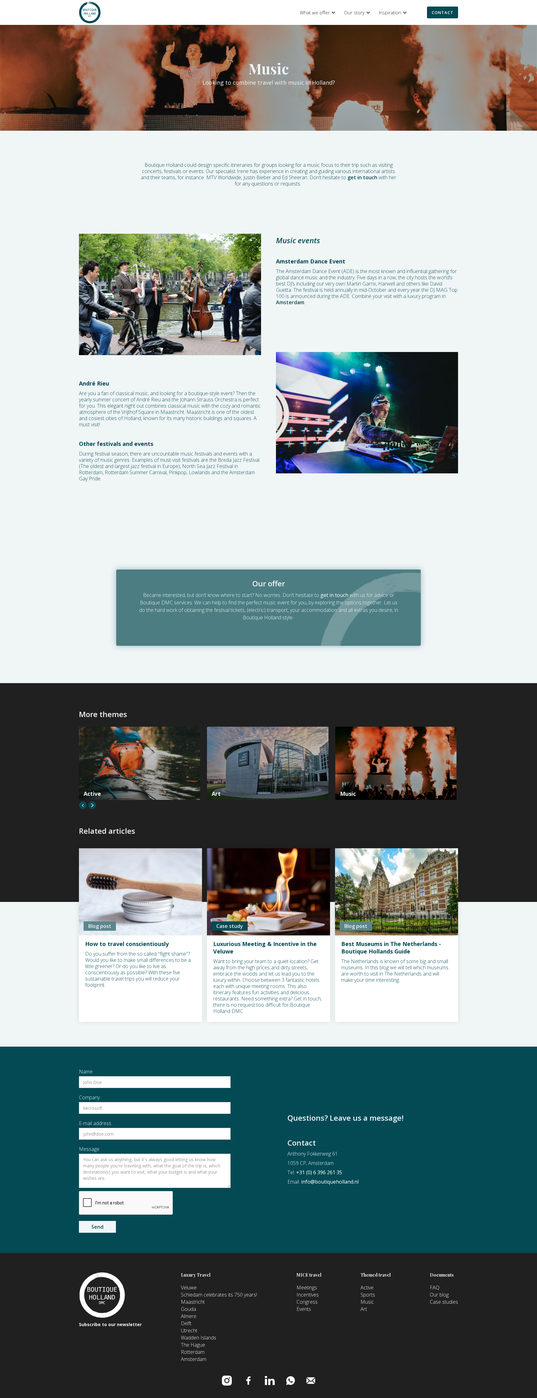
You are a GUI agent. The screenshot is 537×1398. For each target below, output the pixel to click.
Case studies (444, 1302)
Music (367, 1302)
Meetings (306, 1287)
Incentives (307, 1295)
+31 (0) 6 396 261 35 (319, 1172)
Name (86, 1071)
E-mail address (95, 1123)
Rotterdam (192, 1352)
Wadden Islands (198, 1338)
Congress (307, 1302)
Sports (367, 1295)
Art (363, 1309)
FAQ (434, 1287)
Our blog (439, 1295)
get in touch (362, 177)
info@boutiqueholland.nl (330, 1181)
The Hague (193, 1345)
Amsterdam (290, 302)
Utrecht (189, 1330)
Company (89, 1097)
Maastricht (193, 1302)
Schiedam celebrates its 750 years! (219, 1295)
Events (303, 1309)
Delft (186, 1323)
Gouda (188, 1309)
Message (89, 1149)
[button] (316, 12)
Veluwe (189, 1287)
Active (367, 1287)
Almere (188, 1316)
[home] (90, 12)
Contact (442, 12)
